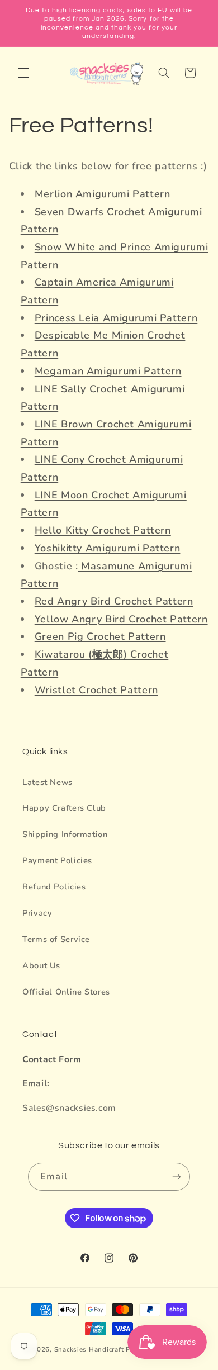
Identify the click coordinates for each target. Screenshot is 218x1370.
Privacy (37, 913)
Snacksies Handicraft (89, 1349)
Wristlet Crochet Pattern (96, 690)
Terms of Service (56, 939)
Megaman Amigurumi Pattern (108, 371)
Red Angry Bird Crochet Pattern (114, 601)
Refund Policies (54, 886)
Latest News (47, 782)
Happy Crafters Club (64, 808)
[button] (23, 72)
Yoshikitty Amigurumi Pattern (108, 548)
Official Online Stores (66, 991)
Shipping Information (65, 834)
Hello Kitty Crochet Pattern (103, 530)
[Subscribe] (176, 1176)
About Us (41, 965)
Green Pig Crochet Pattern (100, 636)
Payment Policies (57, 860)
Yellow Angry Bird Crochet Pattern (121, 619)
